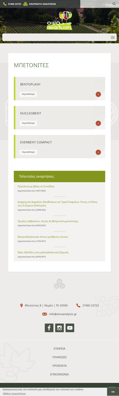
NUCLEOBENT (30, 113)
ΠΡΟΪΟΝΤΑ (59, 365)
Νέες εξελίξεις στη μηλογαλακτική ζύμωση (43, 252)
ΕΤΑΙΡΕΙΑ (59, 348)
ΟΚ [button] (113, 392)
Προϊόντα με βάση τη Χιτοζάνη (36, 186)
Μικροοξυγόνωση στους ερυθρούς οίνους (43, 236)
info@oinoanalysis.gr (63, 314)
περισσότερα (28, 94)
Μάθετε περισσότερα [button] (14, 393)
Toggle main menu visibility (113, 37)
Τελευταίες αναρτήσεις (36, 176)
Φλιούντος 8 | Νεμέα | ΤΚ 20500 (46, 305)
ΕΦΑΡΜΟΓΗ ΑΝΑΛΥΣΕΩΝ (42, 4)
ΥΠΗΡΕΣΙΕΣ (59, 357)
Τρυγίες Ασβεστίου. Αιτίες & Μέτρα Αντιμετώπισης (48, 221)
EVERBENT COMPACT (36, 142)
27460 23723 (14, 4)
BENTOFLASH (30, 84)
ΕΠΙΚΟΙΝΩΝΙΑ (59, 374)
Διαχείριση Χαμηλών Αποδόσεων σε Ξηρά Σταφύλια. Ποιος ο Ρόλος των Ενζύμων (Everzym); (57, 203)
